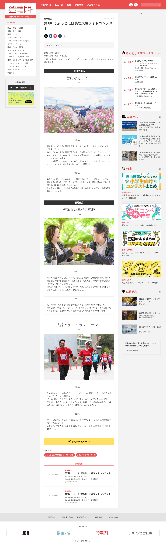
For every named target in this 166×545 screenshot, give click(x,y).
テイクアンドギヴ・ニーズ (86, 455)
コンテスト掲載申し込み (22, 88)
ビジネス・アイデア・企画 (18, 63)
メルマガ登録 (93, 5)
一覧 (159, 117)
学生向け (11, 73)
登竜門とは (45, 5)
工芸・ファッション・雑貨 (18, 54)
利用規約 (98, 517)
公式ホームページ (80, 442)
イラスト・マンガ (14, 44)
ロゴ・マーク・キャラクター (18, 41)
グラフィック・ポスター (17, 50)
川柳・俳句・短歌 (14, 31)
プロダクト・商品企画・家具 (18, 57)
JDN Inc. (88, 541)
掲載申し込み (67, 517)
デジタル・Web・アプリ (17, 66)
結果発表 (79, 5)
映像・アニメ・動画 (15, 47)
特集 (69, 5)
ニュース (59, 5)
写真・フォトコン (14, 38)
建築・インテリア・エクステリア (20, 60)
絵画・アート (13, 34)
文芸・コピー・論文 (15, 28)
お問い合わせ (114, 517)
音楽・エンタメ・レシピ (17, 70)
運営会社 (52, 517)
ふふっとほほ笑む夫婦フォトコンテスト (59, 455)
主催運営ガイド (83, 517)
